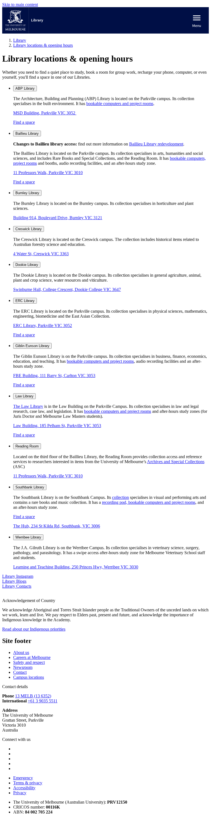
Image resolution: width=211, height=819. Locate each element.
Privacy (19, 792)
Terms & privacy (27, 782)
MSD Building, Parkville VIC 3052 (44, 113)
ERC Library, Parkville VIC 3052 (42, 325)
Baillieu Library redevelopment (156, 144)
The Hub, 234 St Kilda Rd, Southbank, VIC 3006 (56, 526)
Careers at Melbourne (32, 657)
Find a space (24, 122)
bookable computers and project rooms (119, 103)
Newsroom (22, 667)
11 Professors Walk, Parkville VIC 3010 (48, 172)
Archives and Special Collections (175, 461)
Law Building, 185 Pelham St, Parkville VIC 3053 (57, 425)
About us (21, 652)
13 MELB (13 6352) (33, 696)
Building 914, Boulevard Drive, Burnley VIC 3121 (57, 217)
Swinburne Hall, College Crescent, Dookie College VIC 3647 (67, 289)
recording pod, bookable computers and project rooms (148, 502)
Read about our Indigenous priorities (33, 629)
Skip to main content (20, 4)
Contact (20, 672)
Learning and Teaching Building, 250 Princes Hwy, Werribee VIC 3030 (75, 567)
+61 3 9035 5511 (42, 701)
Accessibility (24, 787)
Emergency (23, 778)
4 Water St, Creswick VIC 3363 (41, 253)
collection (120, 497)
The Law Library (28, 406)
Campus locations (28, 677)
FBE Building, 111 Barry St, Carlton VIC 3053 (54, 375)
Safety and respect (29, 662)
